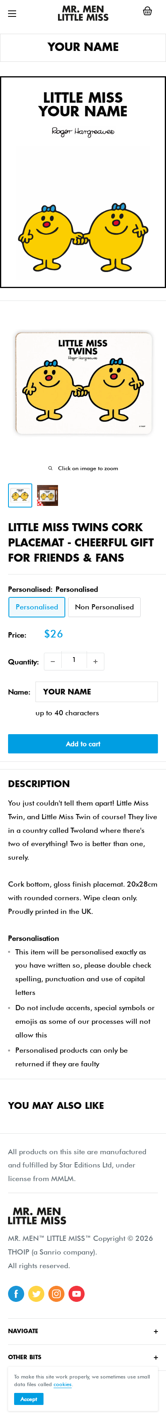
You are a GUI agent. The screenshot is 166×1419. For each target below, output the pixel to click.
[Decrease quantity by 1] (52, 661)
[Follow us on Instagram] (56, 1294)
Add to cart (83, 744)
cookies (63, 1384)
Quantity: (23, 662)
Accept (29, 1399)
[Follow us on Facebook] (16, 1294)
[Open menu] (12, 13)
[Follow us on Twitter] (36, 1294)
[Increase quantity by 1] (95, 661)
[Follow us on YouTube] (76, 1294)
